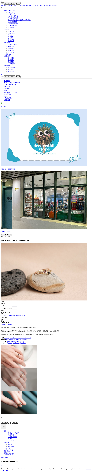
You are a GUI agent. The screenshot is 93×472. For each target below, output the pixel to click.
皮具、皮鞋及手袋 (10, 84)
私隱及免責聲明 (9, 454)
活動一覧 (11, 31)
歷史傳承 (48, 5)
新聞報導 (11, 446)
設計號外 (35, 5)
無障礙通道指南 (13, 23)
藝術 (5, 90)
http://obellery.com (11, 339)
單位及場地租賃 (13, 18)
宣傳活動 (11, 37)
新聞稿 (10, 444)
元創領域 (11, 46)
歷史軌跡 (11, 58)
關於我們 (7, 431)
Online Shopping (22, 339)
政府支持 (11, 435)
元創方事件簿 (12, 437)
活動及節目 (11, 33)
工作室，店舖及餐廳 (18, 5)
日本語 (18, 3)
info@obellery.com (6, 324)
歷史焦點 (11, 60)
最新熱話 (11, 69)
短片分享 (11, 440)
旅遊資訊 (11, 41)
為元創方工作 (8, 450)
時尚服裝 (7, 81)
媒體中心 (7, 442)
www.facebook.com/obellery (15, 341)
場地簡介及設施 (13, 16)
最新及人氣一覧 (13, 44)
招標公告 (7, 448)
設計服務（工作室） (10, 92)
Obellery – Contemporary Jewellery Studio (13, 315)
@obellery (23, 343)
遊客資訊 (55, 5)
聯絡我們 (7, 452)
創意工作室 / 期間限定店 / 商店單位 (19, 20)
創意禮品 (7, 88)
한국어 (12, 3)
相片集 (10, 439)
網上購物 (11, 27)
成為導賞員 (11, 63)
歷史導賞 (11, 62)
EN (2, 3)
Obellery (6, 338)
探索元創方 (11, 67)
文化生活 (11, 52)
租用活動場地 (12, 22)
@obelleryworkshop (13, 343)
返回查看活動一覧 (6, 234)
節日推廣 (11, 39)
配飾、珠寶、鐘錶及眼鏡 (12, 83)
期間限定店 (8, 94)
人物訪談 (11, 50)
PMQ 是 (10, 12)
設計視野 (11, 48)
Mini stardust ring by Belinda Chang (20, 338)
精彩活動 (29, 5)
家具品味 (7, 86)
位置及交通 (41, 5)
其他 (5, 96)
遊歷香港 (11, 71)
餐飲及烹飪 (8, 98)
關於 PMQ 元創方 (6, 5)
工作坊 (10, 35)
